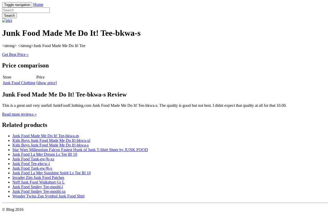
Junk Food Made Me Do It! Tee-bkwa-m (45, 136)
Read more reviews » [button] (19, 114)
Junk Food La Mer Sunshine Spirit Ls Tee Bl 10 (51, 173)
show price (46, 83)
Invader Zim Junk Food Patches (38, 177)
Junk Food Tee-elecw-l (31, 163)
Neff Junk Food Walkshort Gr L (38, 182)
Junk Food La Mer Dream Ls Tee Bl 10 (44, 154)
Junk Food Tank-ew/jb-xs (33, 159)
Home (38, 4)
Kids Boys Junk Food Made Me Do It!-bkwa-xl (51, 140)
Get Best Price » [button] (15, 54)
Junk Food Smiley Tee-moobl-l (37, 187)
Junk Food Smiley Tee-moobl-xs (38, 191)
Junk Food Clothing (19, 83)
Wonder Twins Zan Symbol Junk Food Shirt (48, 196)
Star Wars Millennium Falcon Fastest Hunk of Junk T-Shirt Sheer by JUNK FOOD (80, 150)
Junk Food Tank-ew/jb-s (32, 168)
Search (9, 16)
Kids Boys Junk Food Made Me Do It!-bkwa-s (50, 145)
